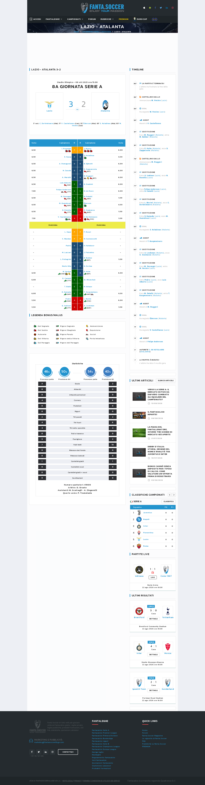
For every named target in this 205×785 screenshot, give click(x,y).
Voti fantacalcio (99, 760)
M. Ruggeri (88, 176)
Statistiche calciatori (101, 766)
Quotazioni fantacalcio (102, 763)
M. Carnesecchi (90, 239)
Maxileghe (96, 755)
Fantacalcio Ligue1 (100, 741)
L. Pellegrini (65, 259)
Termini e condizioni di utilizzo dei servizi (101, 781)
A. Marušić (66, 177)
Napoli (146, 519)
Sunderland (168, 689)
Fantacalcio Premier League (104, 733)
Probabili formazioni (101, 768)
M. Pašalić (88, 196)
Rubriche (106, 19)
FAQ (144, 741)
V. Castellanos (68, 123)
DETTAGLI (153, 619)
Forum (92, 19)
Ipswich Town (139, 689)
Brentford (139, 617)
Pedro (68, 299)
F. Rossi (87, 232)
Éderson (87, 123)
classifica (169, 501)
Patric (68, 245)
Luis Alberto (65, 183)
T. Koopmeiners (91, 292)
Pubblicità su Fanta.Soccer (154, 744)
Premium (123, 19)
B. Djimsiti (88, 163)
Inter (145, 526)
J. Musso (87, 148)
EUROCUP (141, 19)
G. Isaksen (66, 305)
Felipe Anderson (63, 189)
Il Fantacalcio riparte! (156, 413)
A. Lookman (89, 305)
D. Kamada (66, 292)
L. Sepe (68, 232)
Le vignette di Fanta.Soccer (154, 738)
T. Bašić (67, 286)
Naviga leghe (98, 752)
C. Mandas (66, 239)
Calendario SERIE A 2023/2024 (96, 32)
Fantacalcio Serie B (100, 744)
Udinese (139, 576)
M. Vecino (67, 271)
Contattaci (67, 752)
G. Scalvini (88, 184)
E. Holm (87, 271)
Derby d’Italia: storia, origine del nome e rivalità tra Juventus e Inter (159, 450)
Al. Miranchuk (90, 280)
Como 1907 (166, 576)
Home (76, 32)
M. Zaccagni (66, 196)
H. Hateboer (89, 245)
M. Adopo (88, 286)
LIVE (153, 577)
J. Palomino (89, 252)
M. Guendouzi (65, 203)
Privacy (77, 781)
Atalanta (105, 110)
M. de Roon (89, 191)
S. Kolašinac (105, 123)
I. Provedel (66, 148)
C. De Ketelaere (46, 123)
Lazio (49, 110)
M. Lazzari (66, 252)
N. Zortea (88, 266)
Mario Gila (66, 266)
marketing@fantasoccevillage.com (49, 742)
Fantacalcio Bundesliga (102, 738)
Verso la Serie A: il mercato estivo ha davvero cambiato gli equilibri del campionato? (158, 394)
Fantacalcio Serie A (100, 730)
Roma (146, 546)
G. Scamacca (89, 210)
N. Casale (67, 170)
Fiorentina (148, 532)
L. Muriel (87, 299)
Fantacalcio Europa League (104, 749)
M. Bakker (88, 258)
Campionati (74, 19)
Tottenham (168, 617)
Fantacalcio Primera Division (105, 735)
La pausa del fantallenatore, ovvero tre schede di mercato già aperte (160, 431)
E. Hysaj (67, 157)
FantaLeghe (53, 19)
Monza (167, 653)
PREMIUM (146, 746)
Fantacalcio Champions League (106, 746)
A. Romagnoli (65, 163)
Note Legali (67, 781)
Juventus (147, 512)
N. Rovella (66, 210)
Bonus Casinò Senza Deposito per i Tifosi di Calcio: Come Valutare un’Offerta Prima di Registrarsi (160, 471)
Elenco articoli (166, 380)
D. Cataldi (66, 278)
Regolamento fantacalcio (103, 757)
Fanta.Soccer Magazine (152, 735)
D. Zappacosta (90, 169)
